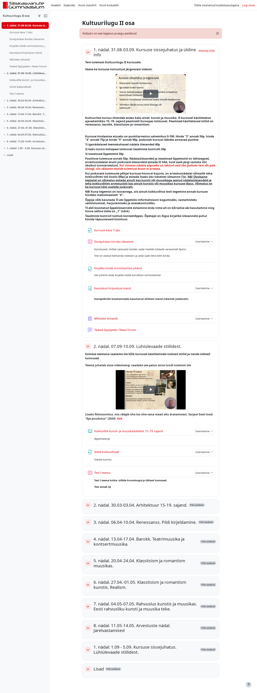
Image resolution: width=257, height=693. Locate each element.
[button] (88, 52)
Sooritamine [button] (202, 241)
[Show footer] (248, 684)
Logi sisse (248, 5)
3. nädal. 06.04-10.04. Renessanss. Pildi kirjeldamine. (27, 107)
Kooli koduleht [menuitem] (109, 5)
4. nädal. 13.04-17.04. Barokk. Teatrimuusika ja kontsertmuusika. (27, 114)
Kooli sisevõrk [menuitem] (87, 5)
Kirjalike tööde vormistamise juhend (28, 46)
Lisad (10, 155)
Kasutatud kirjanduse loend (25, 52)
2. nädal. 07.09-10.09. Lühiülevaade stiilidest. (27, 73)
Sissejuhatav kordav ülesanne (26, 39)
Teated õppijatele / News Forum (28, 66)
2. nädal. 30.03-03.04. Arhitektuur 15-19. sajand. (27, 100)
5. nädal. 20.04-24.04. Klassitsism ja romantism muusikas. (27, 121)
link (119, 418)
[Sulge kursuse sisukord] (45, 16)
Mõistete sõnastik (19, 59)
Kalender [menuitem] (70, 5)
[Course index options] (39, 16)
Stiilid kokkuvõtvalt (20, 86)
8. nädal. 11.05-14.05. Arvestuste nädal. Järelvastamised (27, 141)
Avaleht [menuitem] (56, 5)
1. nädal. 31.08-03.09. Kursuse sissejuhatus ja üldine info (27, 25)
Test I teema (16, 93)
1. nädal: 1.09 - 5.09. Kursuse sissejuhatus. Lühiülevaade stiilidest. (27, 148)
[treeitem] (25, 46)
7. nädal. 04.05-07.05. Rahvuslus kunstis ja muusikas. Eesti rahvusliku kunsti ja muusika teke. (27, 134)
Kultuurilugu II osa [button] (16, 16)
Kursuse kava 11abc (21, 32)
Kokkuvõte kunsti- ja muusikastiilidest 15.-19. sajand (28, 80)
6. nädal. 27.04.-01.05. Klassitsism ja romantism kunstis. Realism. (27, 127)
